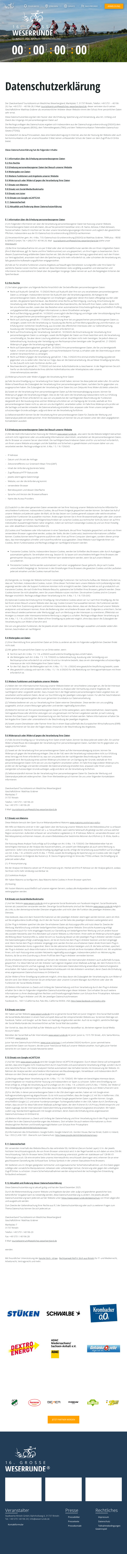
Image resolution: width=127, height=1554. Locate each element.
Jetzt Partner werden (63, 1419)
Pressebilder (74, 1517)
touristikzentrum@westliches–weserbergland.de (64, 106)
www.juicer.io (22, 1038)
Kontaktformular (16, 1524)
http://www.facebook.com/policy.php (88, 1000)
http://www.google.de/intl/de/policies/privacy (26, 1127)
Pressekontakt (74, 1525)
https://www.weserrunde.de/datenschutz (80, 1197)
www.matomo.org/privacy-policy (85, 822)
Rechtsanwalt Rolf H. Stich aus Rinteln (76, 1258)
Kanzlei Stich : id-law (48, 1258)
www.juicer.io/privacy (51, 1042)
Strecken (53, 6)
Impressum (10, 243)
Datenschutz (104, 1521)
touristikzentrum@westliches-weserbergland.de (75, 240)
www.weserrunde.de (66, 434)
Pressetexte (73, 1521)
